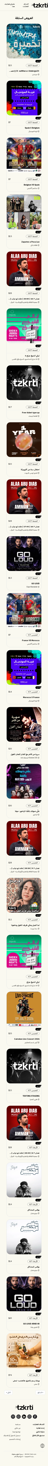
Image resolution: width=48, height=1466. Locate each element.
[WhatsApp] (18, 1417)
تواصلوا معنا (16, 1432)
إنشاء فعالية (40, 1428)
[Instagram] (29, 1417)
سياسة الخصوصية (29, 1456)
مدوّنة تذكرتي (40, 1432)
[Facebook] (35, 1417)
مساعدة (17, 1424)
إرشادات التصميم (14, 1439)
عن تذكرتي (17, 1428)
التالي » (8, 1392)
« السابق (40, 1392)
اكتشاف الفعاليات (26, 5)
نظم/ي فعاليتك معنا (10, 5)
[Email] (13, 1417)
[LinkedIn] (24, 1417)
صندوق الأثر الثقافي (38, 1435)
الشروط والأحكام (18, 1456)
